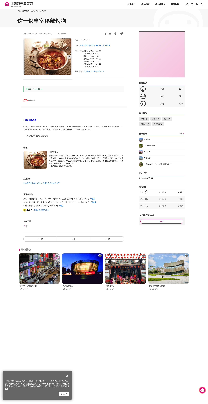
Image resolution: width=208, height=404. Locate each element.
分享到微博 (110, 33)
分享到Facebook (105, 33)
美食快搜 (43, 11)
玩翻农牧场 (145, 124)
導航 (92, 199)
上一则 (40, 239)
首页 (19, 11)
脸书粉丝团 (97, 71)
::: (16, 11)
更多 (180, 133)
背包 (57, 256)
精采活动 (131, 4)
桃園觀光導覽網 (18, 4)
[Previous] (26, 57)
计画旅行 (175, 4)
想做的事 (145, 4)
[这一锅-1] (47, 56)
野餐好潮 (144, 119)
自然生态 (166, 119)
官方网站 (86, 71)
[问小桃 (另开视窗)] (202, 390)
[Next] (69, 57)
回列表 (74, 239)
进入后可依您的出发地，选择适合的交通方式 (40, 183)
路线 (161, 221)
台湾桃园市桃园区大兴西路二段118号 (94, 45)
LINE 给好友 (115, 33)
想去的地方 (160, 4)
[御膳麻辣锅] (35, 160)
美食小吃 (155, 119)
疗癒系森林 (158, 124)
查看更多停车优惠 (40, 210)
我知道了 (64, 394)
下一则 (107, 239)
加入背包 (122, 33)
